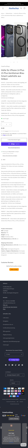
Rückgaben (5, 321)
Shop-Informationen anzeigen (10, 155)
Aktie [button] (4, 159)
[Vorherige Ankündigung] (2, 4)
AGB (17, 401)
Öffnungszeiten (6, 331)
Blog (4, 309)
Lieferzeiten (6, 317)
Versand (6, 131)
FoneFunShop (8, 399)
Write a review (14, 269)
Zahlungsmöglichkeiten (8, 338)
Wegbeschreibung (7, 334)
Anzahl (2, 121)
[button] (3, 8)
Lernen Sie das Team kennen (10, 307)
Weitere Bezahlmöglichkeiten (14, 147)
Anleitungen (6, 344)
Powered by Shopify (14, 399)
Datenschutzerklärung (10, 401)
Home (2, 13)
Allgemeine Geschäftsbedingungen (11, 341)
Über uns (5, 305)
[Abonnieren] (21, 354)
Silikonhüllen (9, 13)
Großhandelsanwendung (9, 328)
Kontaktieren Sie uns (8, 324)
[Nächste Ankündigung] (25, 4)
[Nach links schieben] (10, 62)
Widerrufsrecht (23, 399)
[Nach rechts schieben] (17, 62)
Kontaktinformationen (14, 403)
